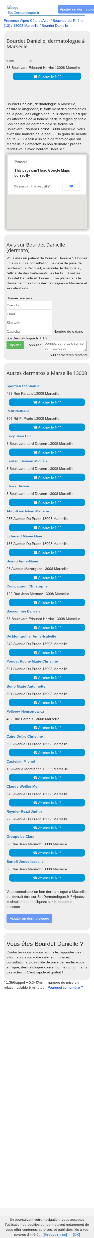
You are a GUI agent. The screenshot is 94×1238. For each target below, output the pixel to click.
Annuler (35, 345)
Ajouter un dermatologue (29, 918)
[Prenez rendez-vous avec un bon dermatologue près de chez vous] (29, 7)
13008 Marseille (26, 26)
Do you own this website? (32, 186)
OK (71, 186)
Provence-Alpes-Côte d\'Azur (27, 21)
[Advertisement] (50, 94)
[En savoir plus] (55, 1234)
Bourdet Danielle (55, 26)
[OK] (76, 1234)
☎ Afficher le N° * (47, 76)
